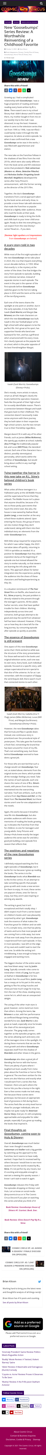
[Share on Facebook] (15, 90)
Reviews (16, 22)
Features (8, 22)
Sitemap (36, 1439)
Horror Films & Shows (21, 55)
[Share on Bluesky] (11, 90)
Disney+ (21, 52)
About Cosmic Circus (23, 1431)
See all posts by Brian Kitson (15, 1302)
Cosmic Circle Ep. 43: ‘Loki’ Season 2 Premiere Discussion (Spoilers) (19, 1265)
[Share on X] (29, 90)
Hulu (30, 55)
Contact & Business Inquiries (23, 1435)
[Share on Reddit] (20, 90)
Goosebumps (8, 55)
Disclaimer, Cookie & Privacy (18, 1439)
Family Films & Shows (31, 52)
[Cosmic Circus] (23, 7)
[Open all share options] (6, 90)
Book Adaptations (12, 52)
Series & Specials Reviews (29, 22)
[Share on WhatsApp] (24, 90)
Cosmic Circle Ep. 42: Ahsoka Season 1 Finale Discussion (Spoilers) (27, 1251)
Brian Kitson (23, 49)
